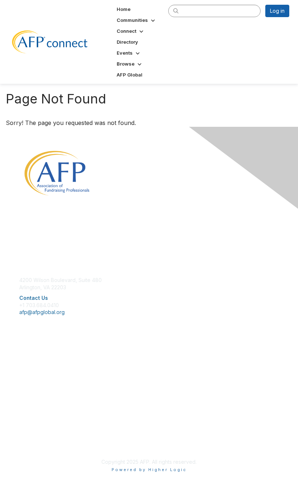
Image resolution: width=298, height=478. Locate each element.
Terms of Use (35, 437)
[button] (136, 20)
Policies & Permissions (45, 429)
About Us (30, 422)
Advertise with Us (40, 444)
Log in (277, 11)
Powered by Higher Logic (149, 469)
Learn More (33, 374)
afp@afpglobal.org (42, 312)
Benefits (29, 367)
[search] (176, 10)
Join (24, 360)
